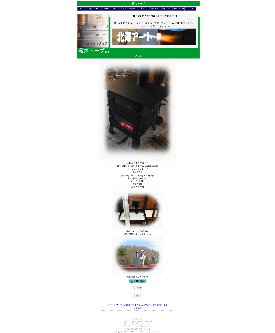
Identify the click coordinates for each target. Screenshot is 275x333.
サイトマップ (116, 305)
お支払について (144, 305)
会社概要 (137, 308)
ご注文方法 (129, 305)
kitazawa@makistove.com (143, 326)
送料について (159, 305)
